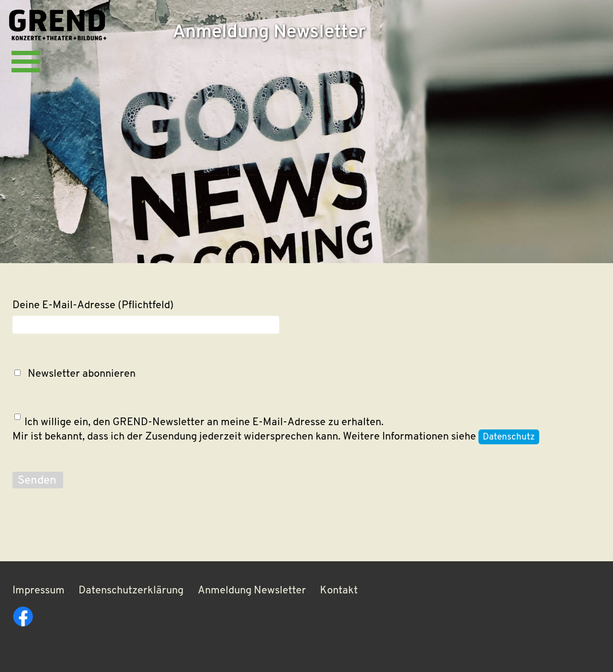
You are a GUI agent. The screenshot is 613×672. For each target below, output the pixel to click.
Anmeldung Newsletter (252, 590)
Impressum (38, 590)
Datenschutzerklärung (131, 590)
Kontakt (339, 590)
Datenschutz (509, 437)
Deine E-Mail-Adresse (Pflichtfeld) (93, 305)
